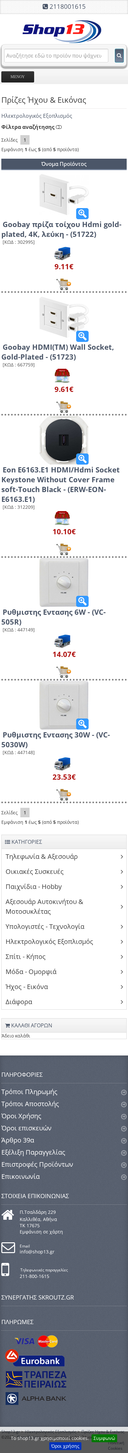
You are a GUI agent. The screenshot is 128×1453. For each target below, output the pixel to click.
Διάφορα (19, 1001)
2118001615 (68, 6)
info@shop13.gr (37, 1252)
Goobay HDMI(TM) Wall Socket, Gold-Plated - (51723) (57, 352)
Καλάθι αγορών (31, 1025)
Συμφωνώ (104, 1438)
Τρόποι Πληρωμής (29, 1091)
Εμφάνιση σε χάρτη (41, 1232)
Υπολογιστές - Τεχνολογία (45, 926)
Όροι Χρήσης (21, 1115)
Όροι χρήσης (65, 1446)
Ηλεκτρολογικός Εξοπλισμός (36, 115)
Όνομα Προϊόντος (64, 164)
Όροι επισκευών (26, 1128)
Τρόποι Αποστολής (30, 1103)
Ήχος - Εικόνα (27, 986)
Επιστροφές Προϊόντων (37, 1164)
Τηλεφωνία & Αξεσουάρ (42, 856)
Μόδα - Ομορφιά (31, 971)
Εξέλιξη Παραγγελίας (33, 1152)
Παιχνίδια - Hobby (34, 886)
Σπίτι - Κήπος (26, 956)
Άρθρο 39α (17, 1140)
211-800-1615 (34, 1276)
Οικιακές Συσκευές (35, 871)
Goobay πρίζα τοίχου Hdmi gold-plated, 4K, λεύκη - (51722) (61, 229)
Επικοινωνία (20, 1176)
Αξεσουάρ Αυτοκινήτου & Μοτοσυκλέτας (44, 906)
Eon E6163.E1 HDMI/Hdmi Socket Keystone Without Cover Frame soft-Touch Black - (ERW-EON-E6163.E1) (60, 484)
